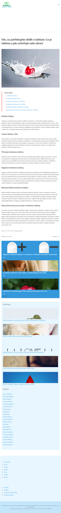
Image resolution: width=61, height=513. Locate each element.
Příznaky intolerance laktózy (16, 101)
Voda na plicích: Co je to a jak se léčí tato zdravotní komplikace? (23, 352)
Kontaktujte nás (18, 230)
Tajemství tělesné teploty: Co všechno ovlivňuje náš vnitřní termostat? (30, 254)
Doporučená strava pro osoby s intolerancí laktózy (22, 110)
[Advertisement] (30, 18)
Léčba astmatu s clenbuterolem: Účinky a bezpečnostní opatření (24, 320)
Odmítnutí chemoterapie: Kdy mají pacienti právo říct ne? (25, 291)
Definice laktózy (12, 96)
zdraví (58, 236)
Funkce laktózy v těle (13, 98)
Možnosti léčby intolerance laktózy (18, 107)
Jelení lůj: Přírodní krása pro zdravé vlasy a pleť (18, 368)
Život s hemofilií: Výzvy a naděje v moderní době (18, 384)
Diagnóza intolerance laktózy (16, 104)
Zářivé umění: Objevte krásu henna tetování (17, 336)
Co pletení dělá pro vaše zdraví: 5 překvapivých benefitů (24, 273)
